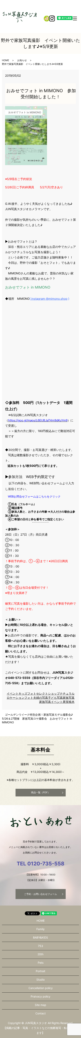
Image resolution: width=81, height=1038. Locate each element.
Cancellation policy (41, 988)
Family (40, 929)
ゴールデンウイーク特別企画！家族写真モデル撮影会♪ (39, 714)
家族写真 (69, 698)
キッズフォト (27, 693)
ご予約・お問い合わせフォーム (40, 894)
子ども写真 (55, 698)
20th (40, 954)
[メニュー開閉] (75, 18)
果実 (66, 702)
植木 (72, 702)
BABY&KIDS (40, 937)
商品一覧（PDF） (40, 792)
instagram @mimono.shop (48, 299)
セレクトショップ (48, 693)
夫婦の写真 (40, 698)
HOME (5, 60)
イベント (12, 693)
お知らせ (22, 60)
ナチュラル (67, 693)
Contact (40, 1013)
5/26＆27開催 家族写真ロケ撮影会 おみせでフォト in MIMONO (37, 720)
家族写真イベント (51, 702)
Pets (40, 962)
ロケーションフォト (20, 698)
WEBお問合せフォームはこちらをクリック (34, 496)
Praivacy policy (40, 996)
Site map (40, 1005)
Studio (40, 979)
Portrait (40, 971)
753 (40, 946)
